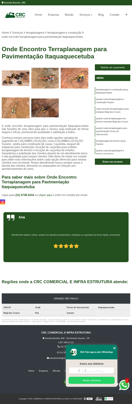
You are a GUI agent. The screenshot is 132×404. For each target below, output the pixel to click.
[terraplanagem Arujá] (45, 78)
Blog (101, 14)
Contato (114, 14)
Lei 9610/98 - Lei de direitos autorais (70, 321)
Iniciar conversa (92, 380)
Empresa (53, 14)
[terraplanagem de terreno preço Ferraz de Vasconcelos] (45, 108)
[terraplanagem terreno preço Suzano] (16, 78)
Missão (69, 14)
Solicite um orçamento (113, 67)
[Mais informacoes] (126, 14)
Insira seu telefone (92, 363)
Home (38, 14)
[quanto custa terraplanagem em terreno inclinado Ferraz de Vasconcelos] (16, 108)
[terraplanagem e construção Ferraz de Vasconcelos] (75, 78)
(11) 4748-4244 (25, 195)
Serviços (84, 14)
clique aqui (45, 195)
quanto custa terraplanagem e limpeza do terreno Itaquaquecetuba (110, 153)
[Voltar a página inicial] (15, 14)
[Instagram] (2, 202)
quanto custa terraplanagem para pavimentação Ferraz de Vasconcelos (111, 131)
